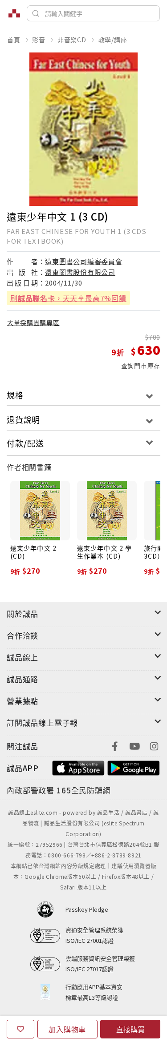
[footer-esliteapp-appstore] (78, 767)
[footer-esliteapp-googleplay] (133, 767)
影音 (38, 39)
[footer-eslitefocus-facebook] (115, 745)
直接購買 (130, 1029)
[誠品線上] (14, 13)
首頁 (13, 39)
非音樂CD (71, 39)
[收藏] (20, 1029)
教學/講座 (112, 39)
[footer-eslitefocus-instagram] (154, 745)
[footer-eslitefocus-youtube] (134, 745)
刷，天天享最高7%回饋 (68, 298)
